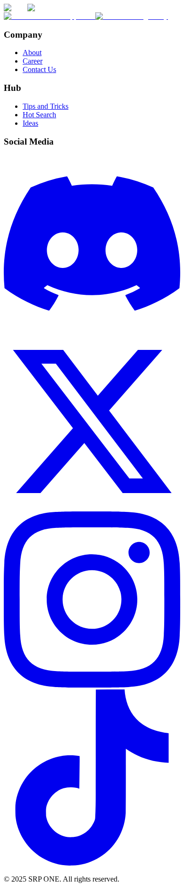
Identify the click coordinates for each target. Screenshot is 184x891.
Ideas (30, 123)
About (32, 53)
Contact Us (39, 69)
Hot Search (39, 115)
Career (32, 61)
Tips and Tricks (45, 106)
